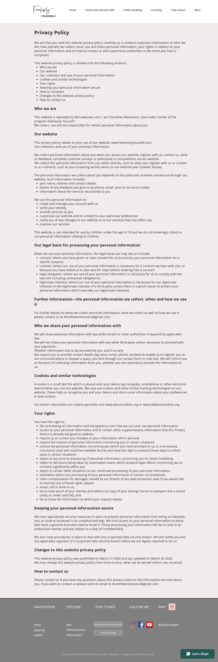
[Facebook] (141, 624)
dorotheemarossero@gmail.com (87, 317)
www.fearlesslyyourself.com (131, 142)
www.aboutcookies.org (121, 404)
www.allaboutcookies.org (161, 404)
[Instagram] (132, 624)
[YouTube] (149, 624)
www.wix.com (90, 117)
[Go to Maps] (172, 606)
